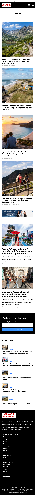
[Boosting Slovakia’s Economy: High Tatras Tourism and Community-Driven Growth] (17, 39)
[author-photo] (3, 264)
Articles (6, 17)
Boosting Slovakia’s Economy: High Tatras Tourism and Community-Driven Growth (16, 61)
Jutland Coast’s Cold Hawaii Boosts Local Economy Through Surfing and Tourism (17, 107)
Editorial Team (6, 65)
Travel (4, 56)
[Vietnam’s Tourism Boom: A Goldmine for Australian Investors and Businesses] (17, 278)
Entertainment (26, 17)
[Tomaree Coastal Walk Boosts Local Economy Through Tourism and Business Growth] (17, 178)
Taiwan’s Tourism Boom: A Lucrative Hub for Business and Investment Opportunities (17, 251)
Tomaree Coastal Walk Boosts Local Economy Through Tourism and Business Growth (17, 200)
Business (11, 17)
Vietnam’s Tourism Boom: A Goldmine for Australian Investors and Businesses (16, 294)
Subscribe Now (17, 329)
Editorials (18, 17)
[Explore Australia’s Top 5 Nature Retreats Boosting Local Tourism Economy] (17, 132)
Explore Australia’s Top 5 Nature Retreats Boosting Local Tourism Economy (15, 154)
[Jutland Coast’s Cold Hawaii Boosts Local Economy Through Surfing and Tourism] (17, 85)
